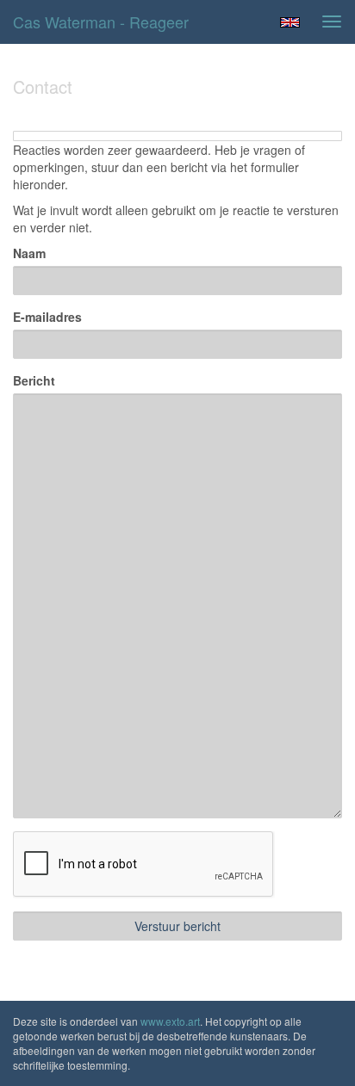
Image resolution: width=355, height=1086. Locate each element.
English (290, 22)
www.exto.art (170, 1021)
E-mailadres (47, 316)
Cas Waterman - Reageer (101, 21)
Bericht (34, 380)
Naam (29, 253)
